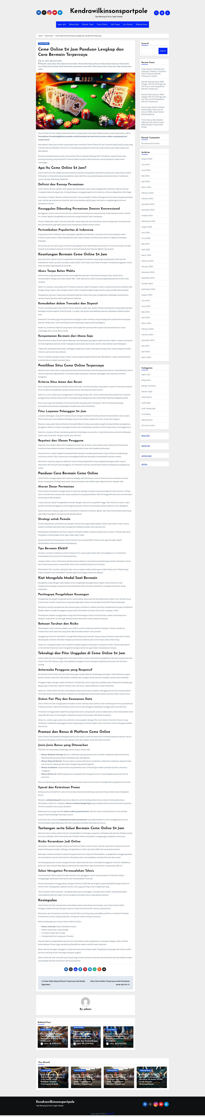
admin (47, 61)
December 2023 (147, 340)
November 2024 (148, 278)
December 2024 (148, 272)
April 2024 (145, 318)
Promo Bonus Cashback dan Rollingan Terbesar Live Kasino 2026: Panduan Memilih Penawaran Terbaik (51, 1079)
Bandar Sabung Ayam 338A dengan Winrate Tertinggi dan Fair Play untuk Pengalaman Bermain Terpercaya (84, 1079)
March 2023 (146, 357)
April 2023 (145, 352)
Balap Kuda (74, 24)
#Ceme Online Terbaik (50, 66)
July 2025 (145, 233)
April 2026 (145, 182)
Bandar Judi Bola (148, 386)
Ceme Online (102, 24)
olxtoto (144, 464)
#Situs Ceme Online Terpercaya (104, 66)
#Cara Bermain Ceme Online (67, 64)
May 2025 (145, 244)
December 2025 (147, 204)
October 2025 (147, 216)
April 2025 (145, 250)
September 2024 (148, 289)
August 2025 (146, 227)
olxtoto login (146, 456)
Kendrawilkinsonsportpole (109, 11)
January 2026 (147, 199)
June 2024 (146, 306)
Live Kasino (128, 24)
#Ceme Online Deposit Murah (89, 64)
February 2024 (147, 329)
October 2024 (147, 284)
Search (145, 44)
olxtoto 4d (145, 446)
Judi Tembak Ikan (148, 409)
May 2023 (145, 346)
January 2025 (147, 267)
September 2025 (148, 221)
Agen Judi (62, 24)
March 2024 (146, 323)
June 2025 (145, 238)
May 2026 (145, 176)
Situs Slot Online (148, 426)
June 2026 (146, 170)
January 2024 (147, 335)
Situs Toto (145, 436)
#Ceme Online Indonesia (109, 64)
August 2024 (146, 295)
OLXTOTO (110, 1114)
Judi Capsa (115, 24)
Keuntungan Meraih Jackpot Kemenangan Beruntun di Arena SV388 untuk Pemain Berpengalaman (151, 1079)
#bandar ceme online (48, 64)
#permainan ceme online (82, 66)
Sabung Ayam (141, 24)
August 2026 (146, 159)
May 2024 (145, 312)
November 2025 (147, 210)
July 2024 (145, 301)
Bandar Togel (88, 24)
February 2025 (147, 261)
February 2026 (147, 193)
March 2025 (146, 255)
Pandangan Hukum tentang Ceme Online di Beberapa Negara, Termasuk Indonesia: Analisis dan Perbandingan (85, 1036)
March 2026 (146, 187)
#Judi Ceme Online (66, 66)
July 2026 (145, 165)
